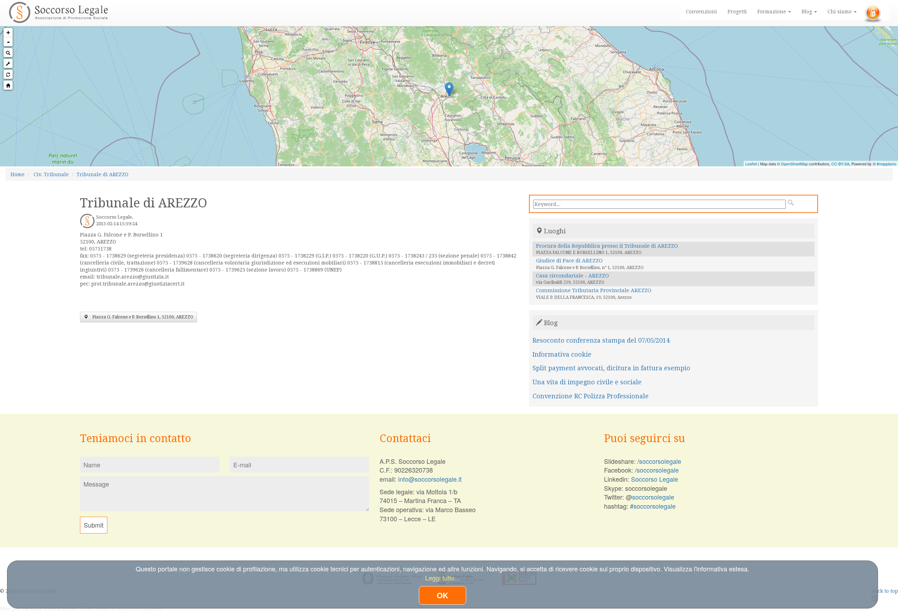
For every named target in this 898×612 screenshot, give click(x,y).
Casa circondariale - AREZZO (572, 276)
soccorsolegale (660, 461)
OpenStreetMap (794, 163)
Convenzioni (701, 11)
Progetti (737, 11)
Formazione (772, 11)
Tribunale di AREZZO (102, 174)
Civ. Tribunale (51, 174)
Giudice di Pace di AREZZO (569, 260)
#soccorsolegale (653, 505)
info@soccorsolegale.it (430, 478)
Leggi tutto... (442, 577)
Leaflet (751, 163)
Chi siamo (840, 11)
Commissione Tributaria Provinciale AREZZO (593, 290)
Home (18, 174)
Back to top (885, 591)
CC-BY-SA (840, 163)
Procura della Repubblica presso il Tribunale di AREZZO (607, 246)
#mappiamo (886, 163)
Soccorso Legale (654, 478)
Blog (807, 11)
